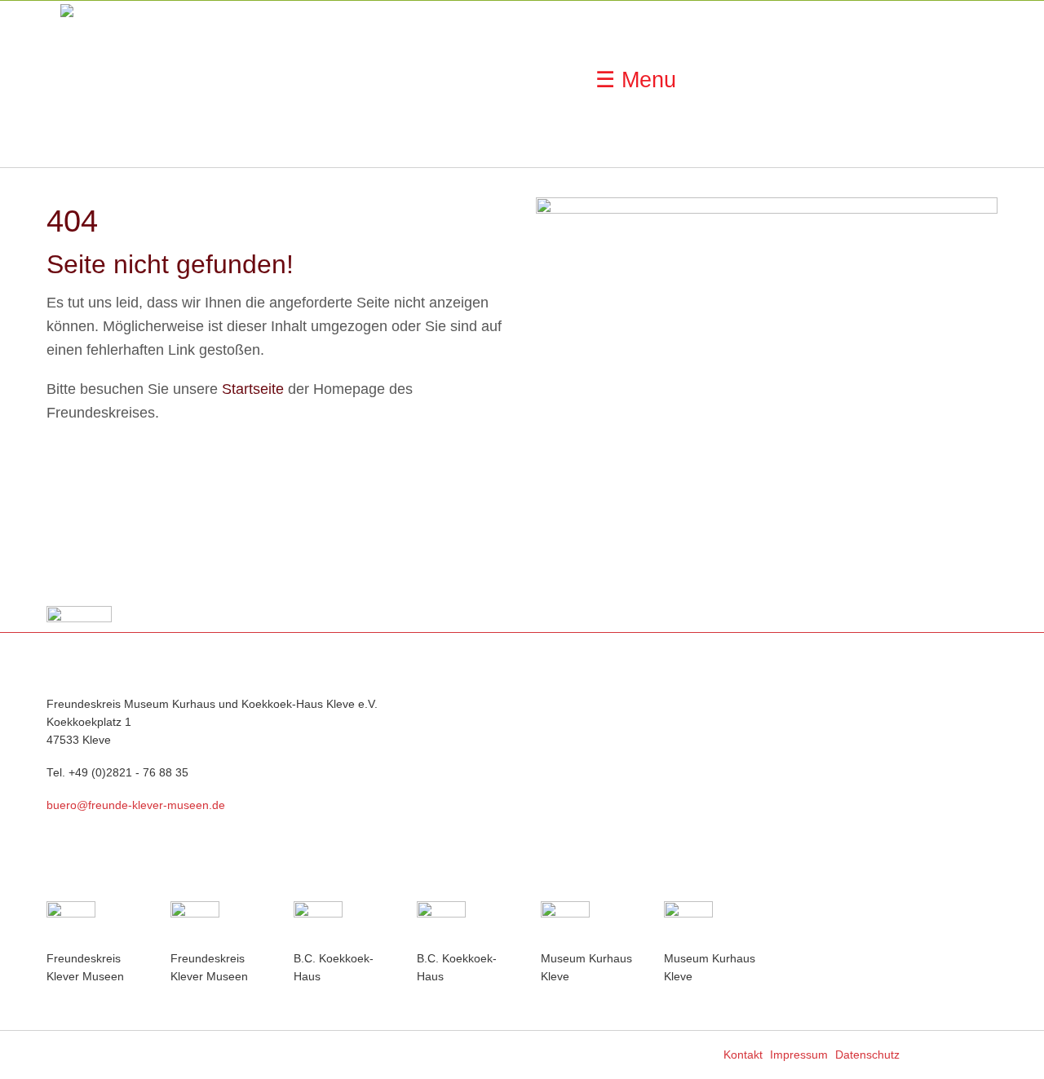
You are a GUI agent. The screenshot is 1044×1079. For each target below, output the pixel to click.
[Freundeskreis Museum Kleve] (101, 82)
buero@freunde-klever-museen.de (135, 805)
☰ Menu (635, 80)
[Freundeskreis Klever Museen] (218, 925)
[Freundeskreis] (94, 925)
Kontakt (743, 1054)
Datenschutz (867, 1054)
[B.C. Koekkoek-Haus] (342, 925)
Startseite (253, 389)
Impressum (799, 1054)
